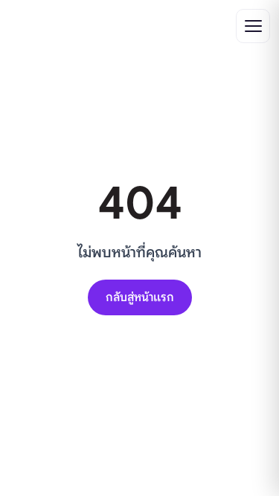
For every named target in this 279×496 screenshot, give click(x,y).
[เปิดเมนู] (253, 26)
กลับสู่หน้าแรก (140, 297)
